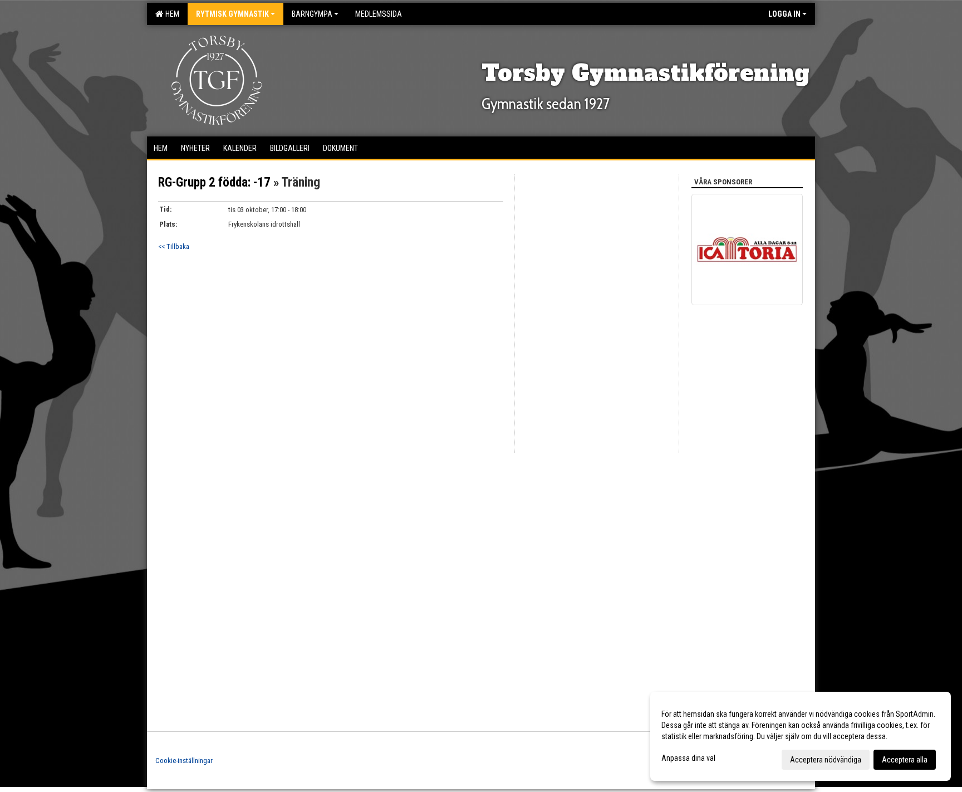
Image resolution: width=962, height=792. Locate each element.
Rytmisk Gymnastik (232, 13)
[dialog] (800, 736)
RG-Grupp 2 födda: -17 (214, 182)
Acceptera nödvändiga (825, 759)
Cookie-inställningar (184, 760)
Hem (170, 13)
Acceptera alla (904, 759)
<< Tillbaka (173, 246)
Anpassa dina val (688, 758)
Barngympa (312, 13)
